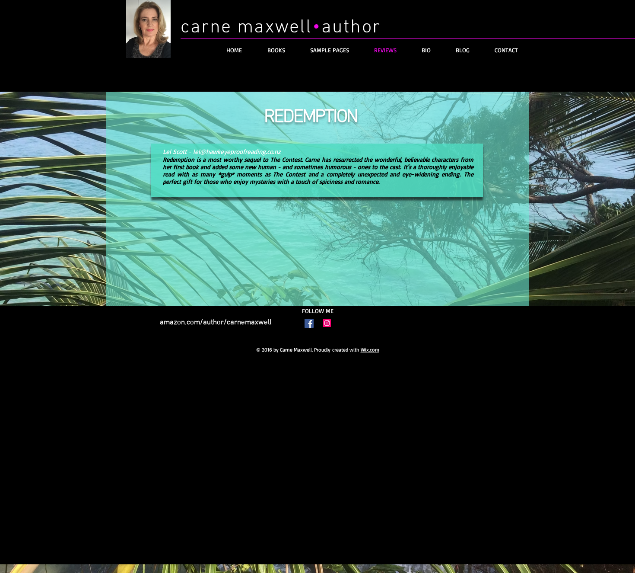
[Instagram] (327, 323)
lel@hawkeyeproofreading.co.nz (236, 151)
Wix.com (370, 349)
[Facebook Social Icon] (309, 323)
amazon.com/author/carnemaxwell (215, 322)
